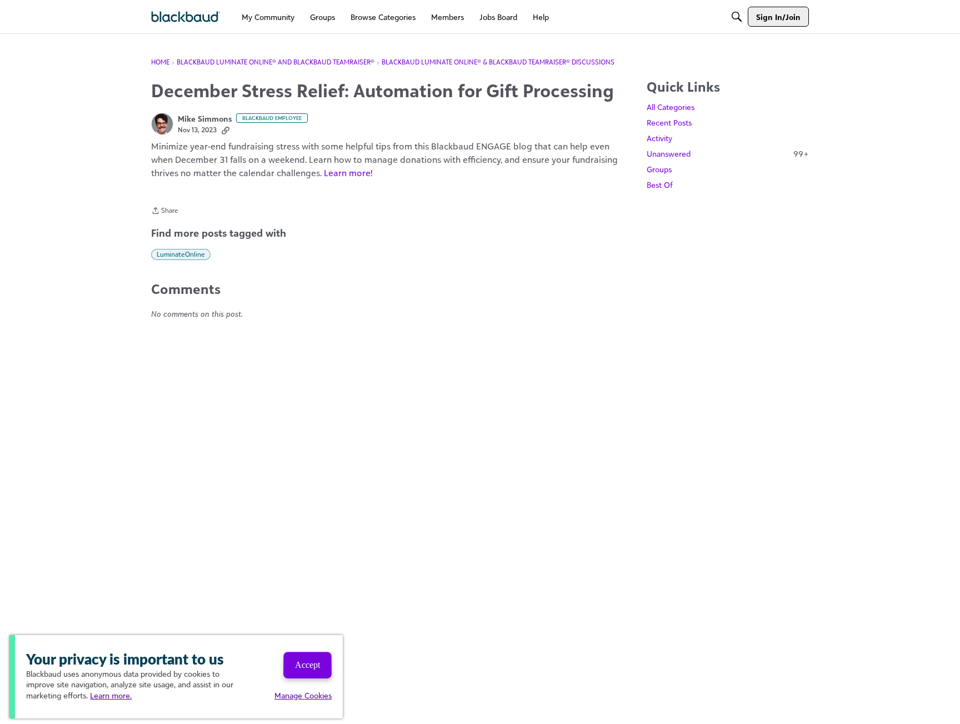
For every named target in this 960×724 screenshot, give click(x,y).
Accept (307, 665)
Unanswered (728, 153)
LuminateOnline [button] (181, 254)
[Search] (737, 17)
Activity (659, 138)
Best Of (660, 184)
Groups (659, 169)
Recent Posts (669, 122)
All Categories (670, 107)
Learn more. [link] (111, 695)
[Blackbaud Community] (186, 17)
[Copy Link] (225, 130)
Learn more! (348, 172)
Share (164, 211)
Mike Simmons (205, 118)
